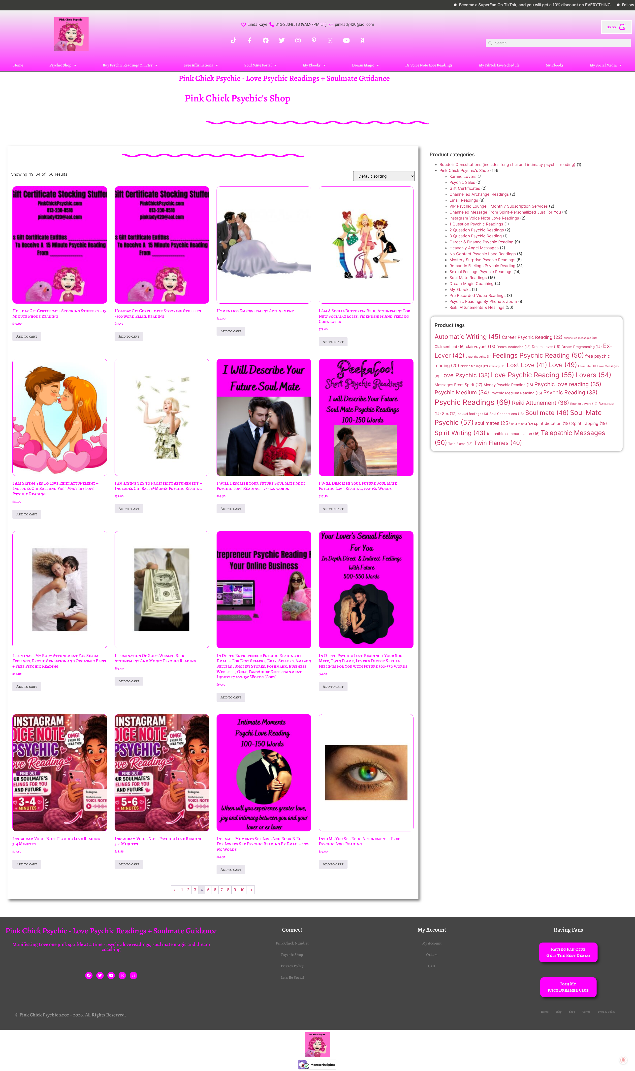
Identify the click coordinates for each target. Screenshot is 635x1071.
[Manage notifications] (623, 1060)
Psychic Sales (462, 182)
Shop (572, 1012)
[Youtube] (111, 975)
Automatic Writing (468, 336)
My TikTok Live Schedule (499, 65)
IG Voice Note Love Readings (428, 65)
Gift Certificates (464, 188)
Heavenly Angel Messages (474, 247)
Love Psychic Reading (532, 375)
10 (242, 889)
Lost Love (527, 365)
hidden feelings (474, 366)
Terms (586, 1012)
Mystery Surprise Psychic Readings (482, 259)
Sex (449, 413)
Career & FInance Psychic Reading (481, 241)
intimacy (497, 366)
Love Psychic (465, 375)
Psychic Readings (473, 402)
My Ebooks (312, 65)
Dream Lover (546, 347)
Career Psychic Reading (532, 337)
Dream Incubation (514, 347)
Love (562, 365)
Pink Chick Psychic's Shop (464, 170)
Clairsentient (450, 346)
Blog (559, 1012)
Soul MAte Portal (258, 65)
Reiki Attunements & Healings (476, 307)
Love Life (587, 366)
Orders (432, 954)
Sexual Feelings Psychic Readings (480, 271)
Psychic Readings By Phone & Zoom (483, 301)
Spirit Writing (460, 433)
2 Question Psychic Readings (476, 229)
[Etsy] (122, 975)
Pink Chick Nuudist (292, 943)
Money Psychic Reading (508, 384)
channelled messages (580, 338)
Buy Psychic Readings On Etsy (128, 65)
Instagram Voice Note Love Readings (484, 218)
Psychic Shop (60, 65)
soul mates (492, 423)
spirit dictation (552, 423)
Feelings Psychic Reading (538, 355)
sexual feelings (473, 414)
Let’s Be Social (292, 977)
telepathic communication (513, 433)
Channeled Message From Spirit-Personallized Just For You (505, 212)
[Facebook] (89, 975)
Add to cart (26, 336)
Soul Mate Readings (468, 277)
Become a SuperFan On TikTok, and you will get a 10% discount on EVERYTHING (485, 4)
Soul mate (547, 412)
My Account (432, 943)
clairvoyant (480, 346)
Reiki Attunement (540, 402)
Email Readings (463, 200)
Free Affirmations (198, 65)
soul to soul (522, 424)
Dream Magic (363, 65)
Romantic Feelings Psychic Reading (482, 265)
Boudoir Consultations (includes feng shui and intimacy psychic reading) (507, 164)
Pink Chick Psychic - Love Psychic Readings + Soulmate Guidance (284, 78)
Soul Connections (506, 414)
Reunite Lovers (583, 404)
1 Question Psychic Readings (476, 223)
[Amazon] (133, 975)
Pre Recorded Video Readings (477, 295)
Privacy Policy (292, 966)
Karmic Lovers (462, 176)
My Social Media (603, 65)
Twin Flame (460, 444)
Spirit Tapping (589, 423)
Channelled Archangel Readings (479, 194)
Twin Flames (498, 442)
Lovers (593, 375)
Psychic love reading (567, 384)
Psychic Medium (462, 392)
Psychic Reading (570, 392)
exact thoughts (478, 356)
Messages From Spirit (458, 384)
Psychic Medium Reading (516, 393)
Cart (431, 966)
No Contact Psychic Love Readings (482, 253)
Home (18, 65)
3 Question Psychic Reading (475, 235)
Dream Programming (582, 347)
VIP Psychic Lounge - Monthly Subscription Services (498, 206)
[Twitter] (100, 975)
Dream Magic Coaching (471, 283)
